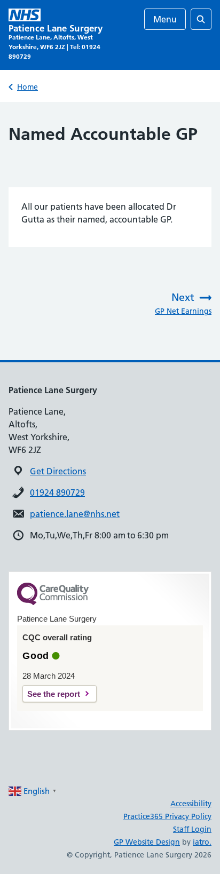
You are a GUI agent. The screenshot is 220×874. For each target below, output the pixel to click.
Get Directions (58, 471)
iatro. (202, 842)
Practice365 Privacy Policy (167, 816)
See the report (53, 693)
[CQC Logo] (53, 602)
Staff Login (192, 829)
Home (27, 87)
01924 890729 (57, 492)
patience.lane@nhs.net (75, 513)
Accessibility (190, 803)
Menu (165, 19)
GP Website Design (147, 842)
